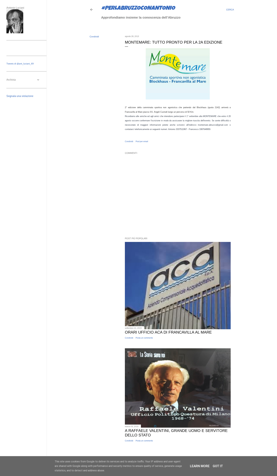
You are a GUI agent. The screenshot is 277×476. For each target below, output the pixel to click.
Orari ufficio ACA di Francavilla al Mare (168, 332)
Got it (218, 466)
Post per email (142, 141)
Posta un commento (144, 338)
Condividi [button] (94, 36)
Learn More (200, 466)
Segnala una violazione (19, 96)
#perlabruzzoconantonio (138, 9)
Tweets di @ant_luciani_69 (20, 63)
